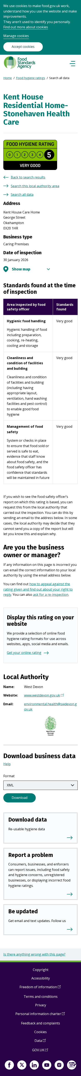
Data (40, 1042)
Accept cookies (23, 46)
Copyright (40, 969)
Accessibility (40, 978)
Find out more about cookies (25, 27)
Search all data (22, 194)
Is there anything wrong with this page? (34, 954)
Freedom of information (40, 988)
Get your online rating (24, 652)
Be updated (23, 911)
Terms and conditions (41, 996)
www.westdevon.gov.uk (43, 695)
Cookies (40, 1032)
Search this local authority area (35, 186)
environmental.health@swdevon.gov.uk (50, 707)
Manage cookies (16, 35)
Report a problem (30, 855)
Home (7, 78)
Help (7, 764)
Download (19, 797)
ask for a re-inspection (50, 594)
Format (9, 776)
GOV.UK (40, 1051)
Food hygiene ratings (30, 78)
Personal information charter (40, 1015)
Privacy (40, 1005)
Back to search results (28, 177)
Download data (27, 819)
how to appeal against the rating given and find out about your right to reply (38, 589)
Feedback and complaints (40, 1023)
